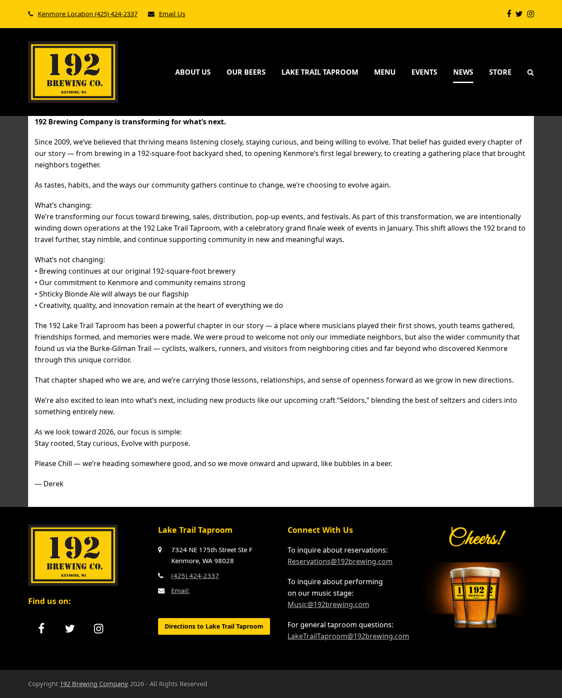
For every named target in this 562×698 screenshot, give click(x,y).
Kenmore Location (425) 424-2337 (87, 13)
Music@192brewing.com (328, 604)
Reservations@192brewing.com (340, 561)
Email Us (172, 13)
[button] (530, 72)
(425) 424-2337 (195, 575)
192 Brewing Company (94, 683)
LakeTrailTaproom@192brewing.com (348, 636)
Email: (180, 590)
